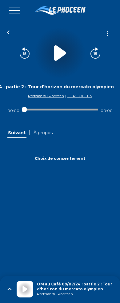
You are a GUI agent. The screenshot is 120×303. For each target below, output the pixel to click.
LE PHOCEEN (79, 95)
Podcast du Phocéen (46, 95)
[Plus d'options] (108, 33)
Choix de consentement (60, 158)
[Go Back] (8, 31)
